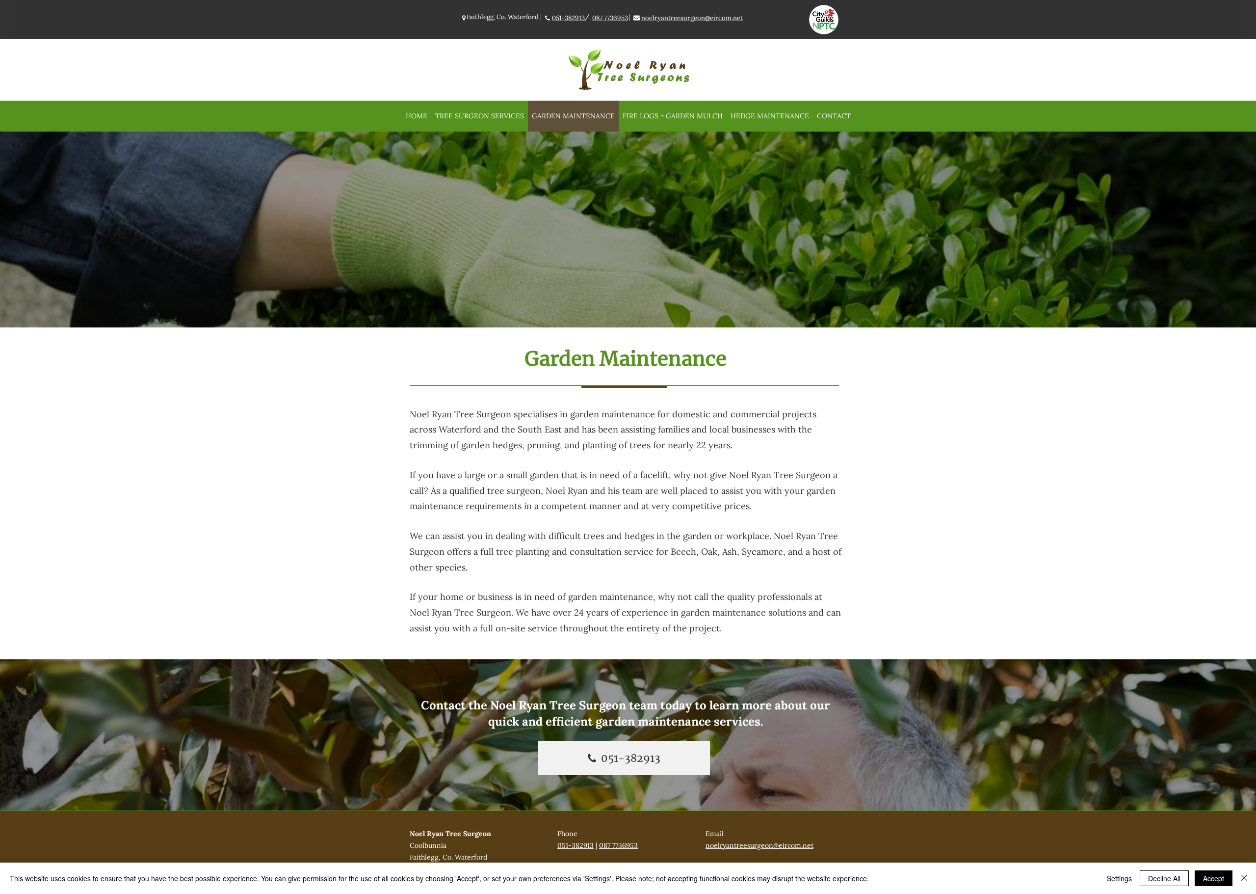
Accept (1213, 878)
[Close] (1244, 878)
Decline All (1164, 878)
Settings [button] (1119, 878)
